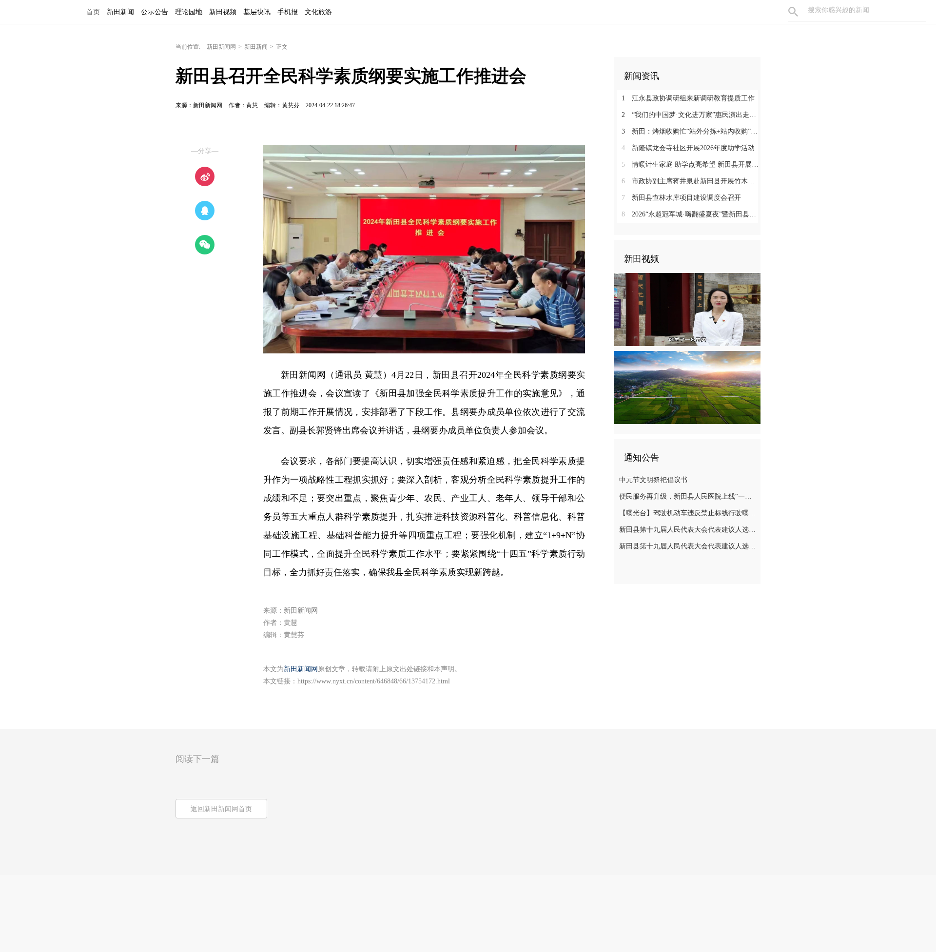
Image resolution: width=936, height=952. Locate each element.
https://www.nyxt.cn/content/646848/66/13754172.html (373, 681)
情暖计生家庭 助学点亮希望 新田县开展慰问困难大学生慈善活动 (691, 164)
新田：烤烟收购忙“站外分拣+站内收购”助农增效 (691, 131)
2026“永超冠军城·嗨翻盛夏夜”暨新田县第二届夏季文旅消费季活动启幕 (691, 214)
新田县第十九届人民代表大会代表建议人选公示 (688, 529)
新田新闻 (256, 46)
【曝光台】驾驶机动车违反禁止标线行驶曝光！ (688, 513)
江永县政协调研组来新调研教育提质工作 (688, 98)
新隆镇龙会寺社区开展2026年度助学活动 (688, 148)
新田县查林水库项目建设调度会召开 (681, 197)
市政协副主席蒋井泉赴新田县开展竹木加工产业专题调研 (691, 181)
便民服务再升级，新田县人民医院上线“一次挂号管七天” (688, 496)
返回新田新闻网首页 (221, 809)
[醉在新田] (687, 387)
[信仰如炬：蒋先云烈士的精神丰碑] (687, 309)
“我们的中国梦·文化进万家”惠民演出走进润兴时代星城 (691, 114)
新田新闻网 (221, 46)
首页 (93, 12)
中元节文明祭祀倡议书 (653, 480)
